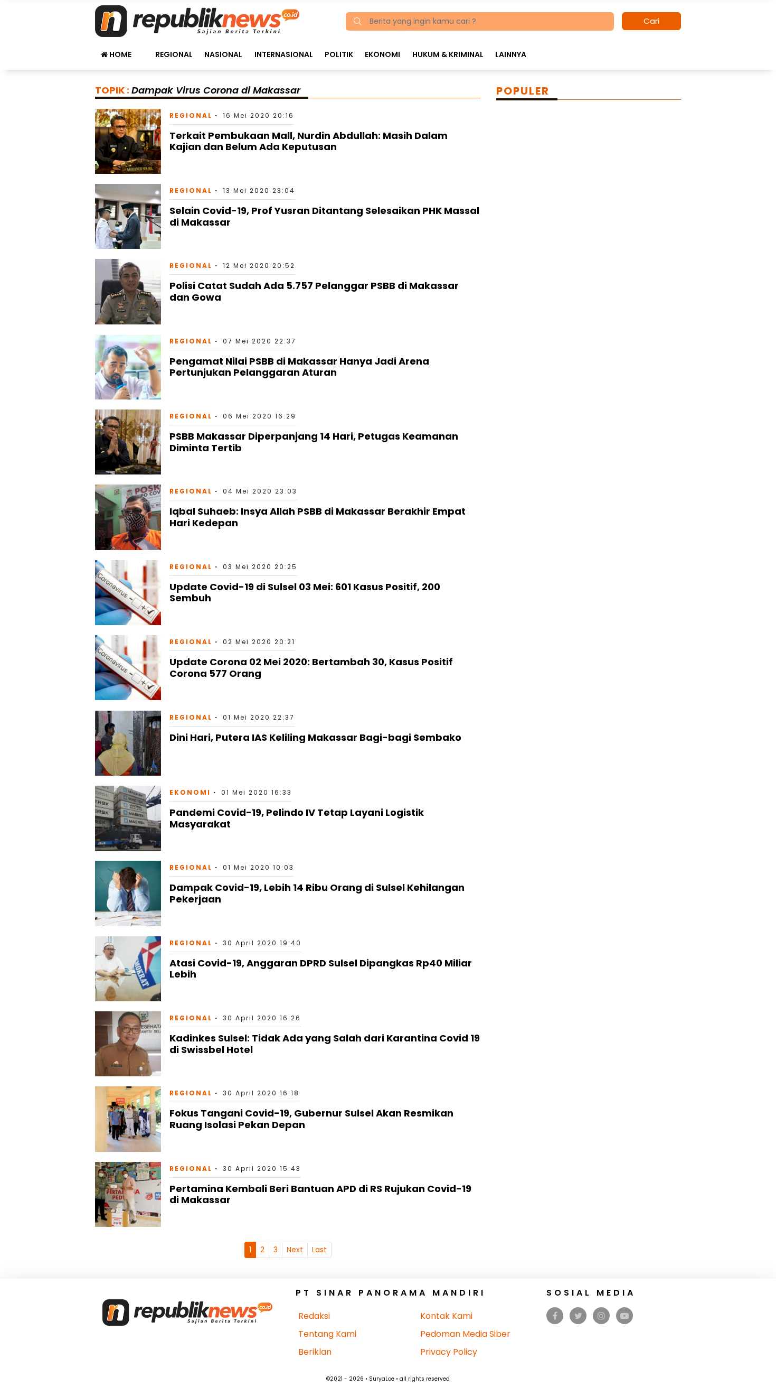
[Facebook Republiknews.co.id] (555, 1316)
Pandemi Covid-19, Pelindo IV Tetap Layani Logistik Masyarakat (296, 818)
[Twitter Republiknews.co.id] (578, 1316)
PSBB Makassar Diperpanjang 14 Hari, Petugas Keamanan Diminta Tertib (313, 442)
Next (295, 1249)
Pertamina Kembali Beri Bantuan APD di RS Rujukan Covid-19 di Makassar (320, 1194)
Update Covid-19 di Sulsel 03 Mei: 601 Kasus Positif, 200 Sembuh (304, 592)
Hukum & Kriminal (448, 54)
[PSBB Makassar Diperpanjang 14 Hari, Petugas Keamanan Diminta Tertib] (128, 441)
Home (119, 54)
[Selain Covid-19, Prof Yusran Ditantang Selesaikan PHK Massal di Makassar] (128, 216)
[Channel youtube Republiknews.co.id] (624, 1316)
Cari (651, 20)
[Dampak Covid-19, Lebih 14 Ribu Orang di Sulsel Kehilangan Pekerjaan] (128, 893)
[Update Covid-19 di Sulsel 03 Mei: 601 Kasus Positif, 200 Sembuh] (128, 592)
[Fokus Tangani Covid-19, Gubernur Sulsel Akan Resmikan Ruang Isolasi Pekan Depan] (128, 1118)
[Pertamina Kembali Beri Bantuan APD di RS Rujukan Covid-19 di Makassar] (128, 1194)
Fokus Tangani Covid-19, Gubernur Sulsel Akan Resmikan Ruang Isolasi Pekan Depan (311, 1118)
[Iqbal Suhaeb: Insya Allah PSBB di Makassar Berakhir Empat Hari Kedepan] (128, 516)
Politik (339, 54)
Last (319, 1249)
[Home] (197, 20)
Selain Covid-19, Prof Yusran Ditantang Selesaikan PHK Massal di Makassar (324, 216)
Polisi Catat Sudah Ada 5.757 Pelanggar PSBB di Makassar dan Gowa (314, 291)
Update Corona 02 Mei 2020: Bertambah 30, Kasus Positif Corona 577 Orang (311, 667)
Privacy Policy (448, 1352)
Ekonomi (382, 54)
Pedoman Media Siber (465, 1334)
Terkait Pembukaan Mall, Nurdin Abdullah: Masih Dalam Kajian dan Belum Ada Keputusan (308, 141)
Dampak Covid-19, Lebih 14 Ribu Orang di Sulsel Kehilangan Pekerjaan (317, 893)
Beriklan (315, 1352)
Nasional (223, 54)
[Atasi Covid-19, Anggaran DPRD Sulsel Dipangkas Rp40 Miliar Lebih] (128, 968)
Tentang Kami (327, 1334)
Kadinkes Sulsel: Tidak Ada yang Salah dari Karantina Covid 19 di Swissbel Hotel (324, 1043)
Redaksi (314, 1316)
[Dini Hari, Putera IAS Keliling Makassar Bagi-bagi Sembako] (128, 743)
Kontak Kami (446, 1316)
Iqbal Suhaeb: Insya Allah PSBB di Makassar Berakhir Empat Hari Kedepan (317, 517)
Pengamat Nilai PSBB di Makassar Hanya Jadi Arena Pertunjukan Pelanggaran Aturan (299, 367)
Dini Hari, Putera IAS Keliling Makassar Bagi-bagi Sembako (315, 737)
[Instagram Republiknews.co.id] (601, 1316)
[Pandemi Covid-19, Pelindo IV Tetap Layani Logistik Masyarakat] (128, 818)
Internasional (283, 54)
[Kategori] (143, 49)
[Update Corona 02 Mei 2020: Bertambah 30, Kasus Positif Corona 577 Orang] (128, 667)
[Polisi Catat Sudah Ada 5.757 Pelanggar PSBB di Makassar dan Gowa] (128, 291)
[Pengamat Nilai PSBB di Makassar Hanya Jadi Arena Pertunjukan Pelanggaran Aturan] (128, 366)
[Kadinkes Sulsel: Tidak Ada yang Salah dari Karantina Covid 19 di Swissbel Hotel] (128, 1043)
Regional (174, 54)
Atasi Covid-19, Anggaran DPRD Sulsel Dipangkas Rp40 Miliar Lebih (320, 968)
